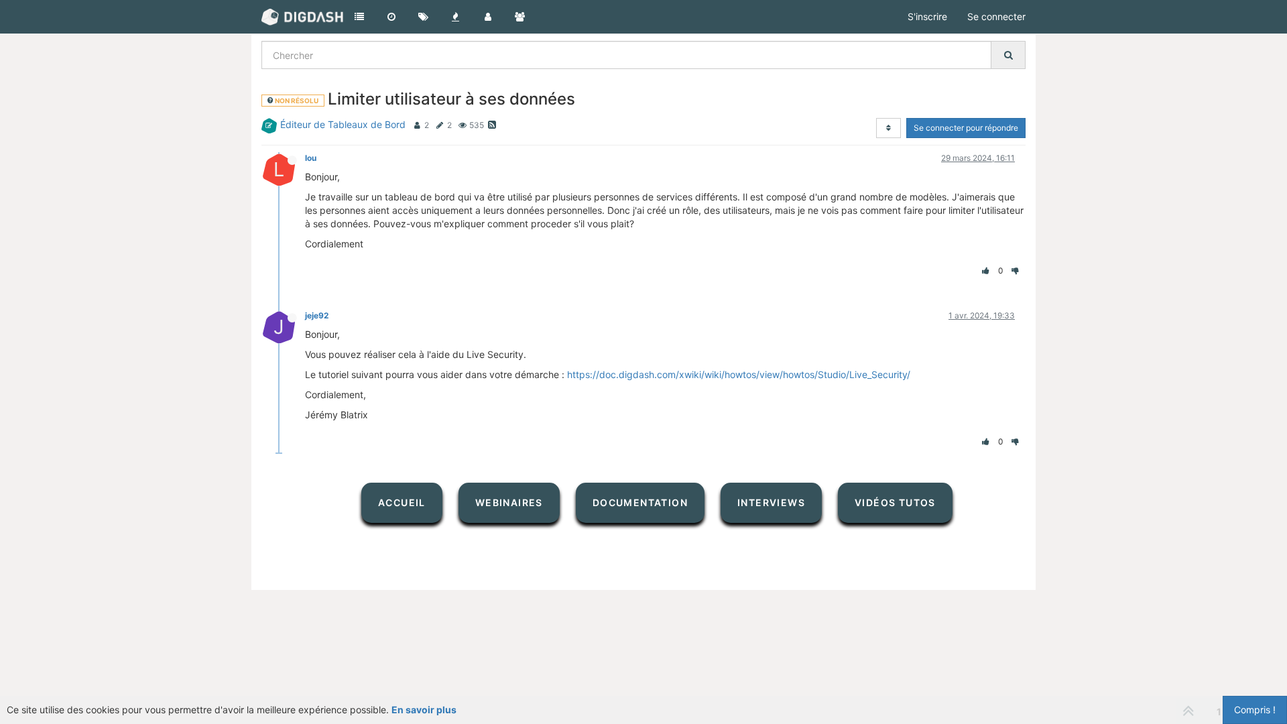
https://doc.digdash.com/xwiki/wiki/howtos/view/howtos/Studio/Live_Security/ (738, 374)
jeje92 (316, 315)
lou (310, 158)
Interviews (771, 502)
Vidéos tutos (895, 502)
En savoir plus (423, 709)
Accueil (402, 502)
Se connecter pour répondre (966, 128)
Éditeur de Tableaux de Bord (343, 124)
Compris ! (1255, 709)
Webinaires (509, 502)
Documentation (640, 502)
